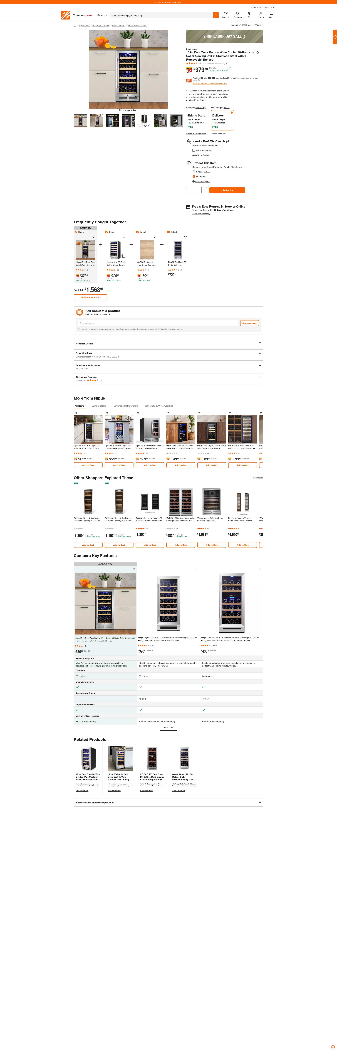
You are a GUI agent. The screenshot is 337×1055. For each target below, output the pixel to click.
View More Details (197, 100)
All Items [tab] (80, 405)
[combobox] (161, 15)
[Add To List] (253, 52)
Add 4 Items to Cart (90, 297)
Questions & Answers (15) (216, 63)
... (75, 26)
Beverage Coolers (100, 25)
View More (168, 727)
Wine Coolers (118, 25)
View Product (82, 790)
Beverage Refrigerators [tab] (125, 405)
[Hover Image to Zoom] (128, 69)
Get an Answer (249, 323)
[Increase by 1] (204, 190)
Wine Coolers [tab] (99, 405)
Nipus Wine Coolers (137, 25)
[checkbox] (193, 150)
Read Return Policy (201, 213)
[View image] (80, 120)
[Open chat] (335, 37)
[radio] (194, 171)
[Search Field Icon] (216, 15)
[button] (168, 343)
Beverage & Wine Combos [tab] (159, 405)
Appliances (84, 25)
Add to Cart (228, 190)
